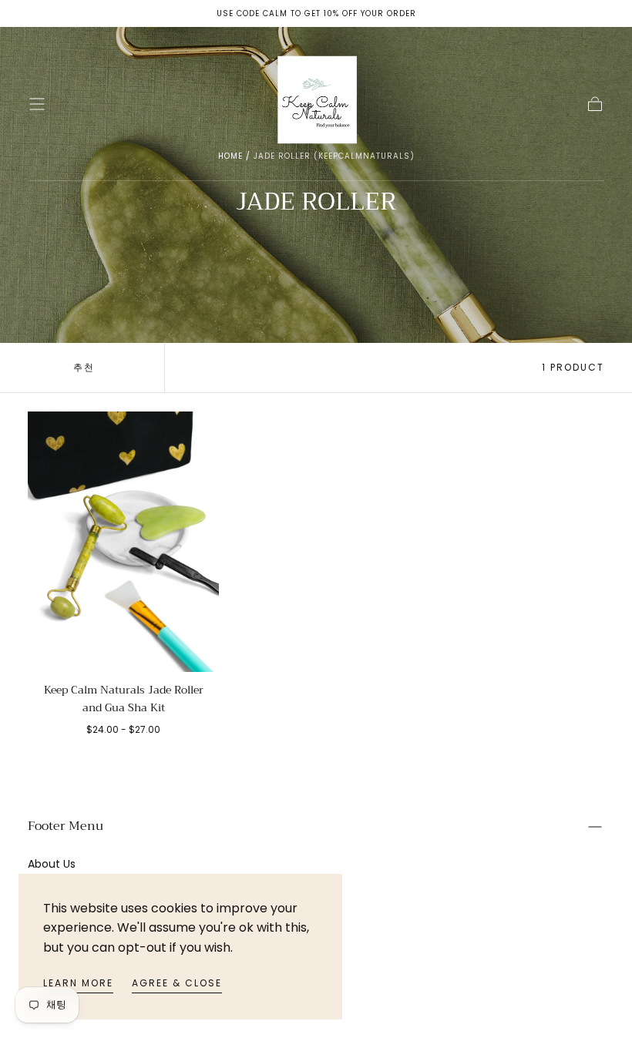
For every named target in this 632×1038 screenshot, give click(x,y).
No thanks (316, 733)
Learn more (78, 982)
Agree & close (177, 982)
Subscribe (406, 681)
